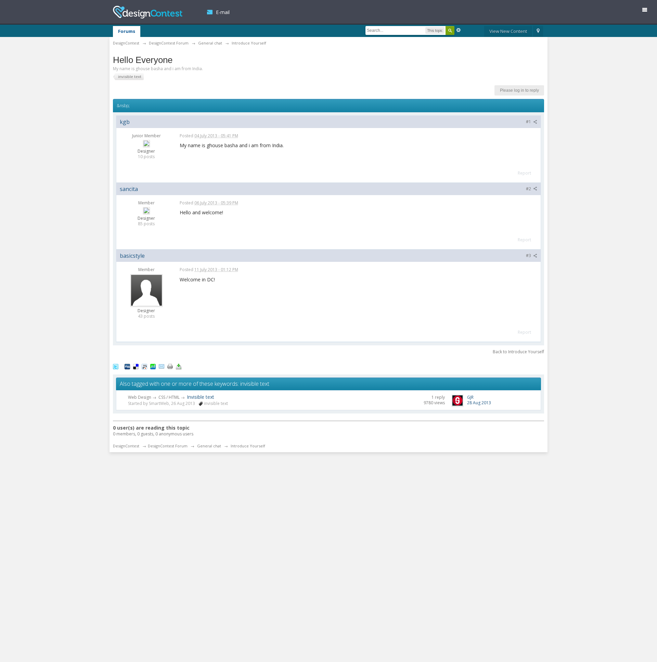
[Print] (170, 366)
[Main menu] (647, 11)
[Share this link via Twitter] (115, 366)
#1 (529, 122)
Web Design (139, 397)
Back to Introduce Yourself (518, 352)
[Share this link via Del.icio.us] (136, 366)
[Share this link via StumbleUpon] (153, 366)
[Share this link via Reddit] (144, 366)
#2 (529, 189)
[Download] (178, 366)
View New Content (508, 31)
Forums (126, 31)
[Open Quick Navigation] (538, 31)
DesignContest (147, 12)
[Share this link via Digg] (127, 366)
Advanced (458, 30)
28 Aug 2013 (479, 403)
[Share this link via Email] (161, 366)
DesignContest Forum (168, 445)
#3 (529, 255)
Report (524, 173)
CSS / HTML (169, 397)
